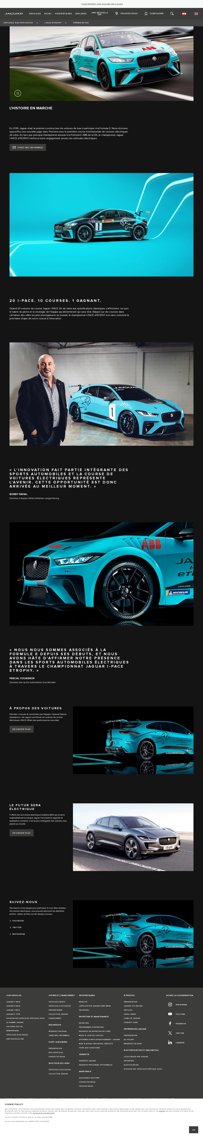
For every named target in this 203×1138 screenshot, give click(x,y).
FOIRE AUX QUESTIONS (89, 1048)
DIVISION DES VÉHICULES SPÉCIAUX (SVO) (25, 1018)
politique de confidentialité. (44, 1113)
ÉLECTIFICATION (131, 1065)
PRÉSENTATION (55, 1048)
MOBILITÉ (83, 1002)
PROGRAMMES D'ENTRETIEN (91, 1027)
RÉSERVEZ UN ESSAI (58, 1031)
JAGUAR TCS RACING (133, 1006)
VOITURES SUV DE (14, 1027)
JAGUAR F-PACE (13, 1002)
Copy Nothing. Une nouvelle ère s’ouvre (102, 4)
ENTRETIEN (84, 1023)
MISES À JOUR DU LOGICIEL (91, 1035)
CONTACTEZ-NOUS (57, 1057)
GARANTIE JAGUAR (87, 1061)
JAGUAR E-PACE (13, 1006)
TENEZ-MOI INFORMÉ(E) (30, 147)
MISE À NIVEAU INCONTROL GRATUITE (96, 1044)
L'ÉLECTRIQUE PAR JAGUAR (136, 1057)
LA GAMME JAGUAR (14, 1022)
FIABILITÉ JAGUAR (132, 1018)
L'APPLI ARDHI (130, 1014)
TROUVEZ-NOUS (86, 1086)
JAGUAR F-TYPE (13, 1014)
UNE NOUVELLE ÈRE (15, 1039)
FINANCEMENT (55, 1018)
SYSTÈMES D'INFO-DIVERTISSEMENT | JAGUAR (99, 1040)
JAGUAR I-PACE (13, 1010)
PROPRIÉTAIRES (55, 1010)
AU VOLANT (129, 1040)
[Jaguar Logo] (13, 13)
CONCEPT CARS (131, 1022)
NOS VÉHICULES (56, 1053)
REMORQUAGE (12, 1031)
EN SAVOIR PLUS (22, 729)
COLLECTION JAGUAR (58, 1014)
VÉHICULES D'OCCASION (60, 1006)
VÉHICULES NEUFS (57, 1002)
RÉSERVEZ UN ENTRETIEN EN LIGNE (95, 1031)
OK (193, 1130)
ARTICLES (128, 1010)
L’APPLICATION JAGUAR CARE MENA (95, 1006)
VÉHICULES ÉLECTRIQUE (17, 1035)
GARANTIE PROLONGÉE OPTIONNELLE (95, 1065)
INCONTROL (84, 1010)
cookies (162, 1111)
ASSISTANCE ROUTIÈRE (89, 1078)
